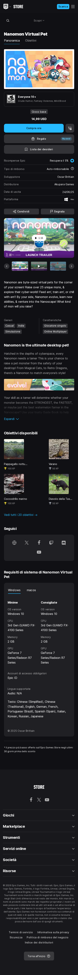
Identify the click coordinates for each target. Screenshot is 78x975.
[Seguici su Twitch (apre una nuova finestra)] (51, 543)
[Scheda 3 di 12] (58, 266)
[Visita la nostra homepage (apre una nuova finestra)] (14, 543)
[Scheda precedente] (6, 266)
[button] (39, 418)
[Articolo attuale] (20, 266)
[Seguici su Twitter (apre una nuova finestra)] (26, 543)
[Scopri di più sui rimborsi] (72, 169)
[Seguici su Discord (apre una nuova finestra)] (63, 543)
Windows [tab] (14, 590)
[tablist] (39, 590)
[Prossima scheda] (71, 266)
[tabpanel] (39, 629)
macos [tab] (31, 590)
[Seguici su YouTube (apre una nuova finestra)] (39, 552)
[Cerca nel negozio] (8, 20)
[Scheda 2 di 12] (39, 266)
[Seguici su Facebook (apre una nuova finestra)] (39, 543)
